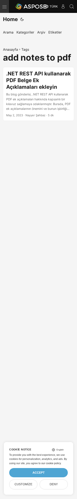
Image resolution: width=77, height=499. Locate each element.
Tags (25, 49)
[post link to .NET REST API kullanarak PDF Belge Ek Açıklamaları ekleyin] (38, 94)
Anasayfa (10, 49)
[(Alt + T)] (22, 19)
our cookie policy (51, 463)
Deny (54, 484)
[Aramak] (71, 6)
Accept (39, 472)
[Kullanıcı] (63, 6)
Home (10, 19)
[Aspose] (31, 6)
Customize (23, 484)
